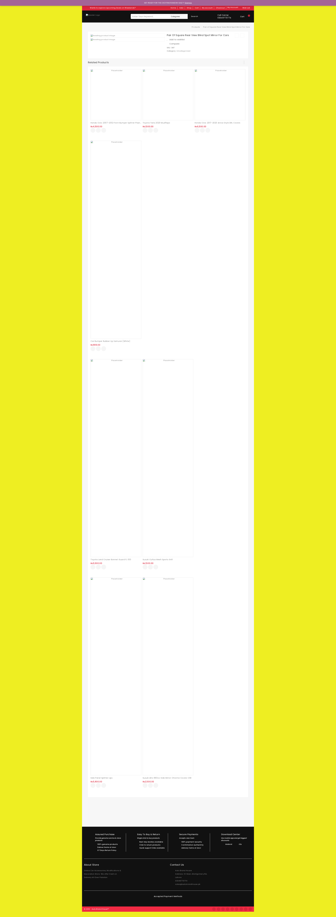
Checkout (220, 8)
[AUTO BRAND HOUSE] (188, 27)
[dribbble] (227, 909)
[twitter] (218, 909)
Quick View (103, 130)
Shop (189, 8)
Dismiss (188, 3)
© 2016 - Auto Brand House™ (96, 909)
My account (207, 8)
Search (194, 16)
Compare (174, 43)
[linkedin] (241, 909)
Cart (197, 8)
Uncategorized (183, 51)
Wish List (246, 8)
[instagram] (236, 909)
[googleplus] (232, 909)
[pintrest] (245, 909)
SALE (181, 8)
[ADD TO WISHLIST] (98, 130)
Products (196, 27)
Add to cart (93, 130)
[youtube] (250, 909)
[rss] (223, 909)
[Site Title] (93, 15)
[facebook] (214, 909)
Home (173, 8)
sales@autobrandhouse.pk (187, 884)
